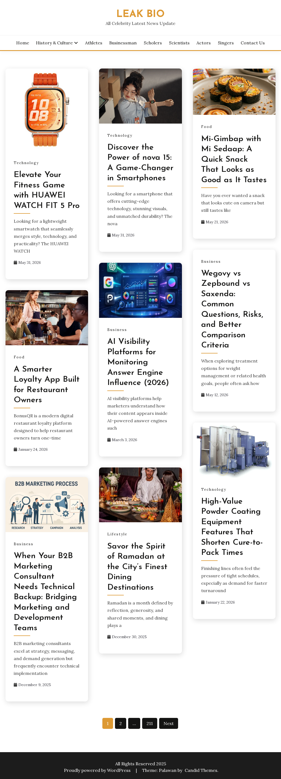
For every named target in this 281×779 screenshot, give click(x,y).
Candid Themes (201, 770)
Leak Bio (140, 14)
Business (211, 261)
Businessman (123, 42)
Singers (226, 42)
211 (150, 723)
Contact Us (253, 42)
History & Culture (54, 42)
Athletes (93, 42)
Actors (203, 42)
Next (169, 723)
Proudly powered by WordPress (98, 770)
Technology (26, 163)
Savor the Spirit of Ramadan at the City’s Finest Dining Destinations (137, 567)
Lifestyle (117, 534)
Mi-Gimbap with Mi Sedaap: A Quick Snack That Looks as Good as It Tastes (234, 159)
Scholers (153, 42)
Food (206, 126)
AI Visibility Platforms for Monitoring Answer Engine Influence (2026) (138, 362)
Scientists (179, 42)
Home (22, 42)
